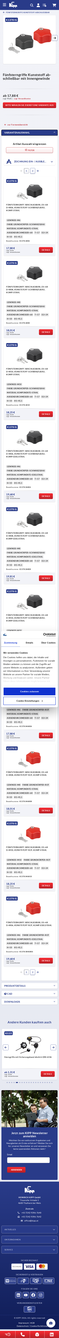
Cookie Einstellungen (27, 700)
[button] (55, 38)
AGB (32, 1323)
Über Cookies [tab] (48, 642)
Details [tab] (29, 642)
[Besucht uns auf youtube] (26, 1295)
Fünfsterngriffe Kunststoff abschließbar (28, 12)
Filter (31, 150)
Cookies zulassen (29, 691)
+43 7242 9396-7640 (31, 1213)
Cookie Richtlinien (39, 1326)
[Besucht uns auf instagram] (41, 1295)
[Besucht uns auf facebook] (33, 1295)
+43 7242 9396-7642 (31, 1217)
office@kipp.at (31, 1221)
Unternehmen (12, 1239)
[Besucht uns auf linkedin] (18, 1295)
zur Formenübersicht (17, 125)
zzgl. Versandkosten (22, 99)
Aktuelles (10, 1229)
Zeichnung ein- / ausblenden (32, 161)
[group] (29, 1054)
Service (8, 1250)
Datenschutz (23, 1326)
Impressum (23, 1323)
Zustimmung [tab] (10, 642)
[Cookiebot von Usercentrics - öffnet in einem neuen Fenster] (43, 635)
